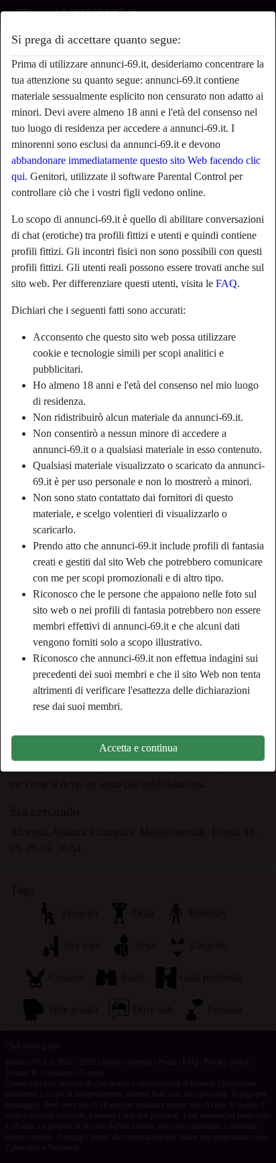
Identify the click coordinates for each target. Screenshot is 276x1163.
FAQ (226, 283)
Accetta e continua (138, 747)
